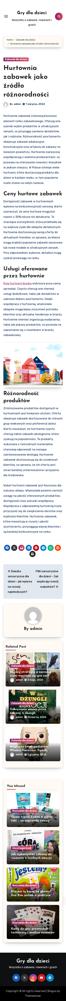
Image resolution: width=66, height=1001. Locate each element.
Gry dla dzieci (32, 13)
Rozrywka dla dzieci (24, 810)
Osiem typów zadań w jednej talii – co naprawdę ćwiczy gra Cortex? (32, 821)
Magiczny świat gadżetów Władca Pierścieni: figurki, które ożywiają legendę (29, 750)
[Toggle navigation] (6, 16)
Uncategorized (21, 848)
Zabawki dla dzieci (16, 59)
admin (17, 104)
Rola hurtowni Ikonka (17, 283)
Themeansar (33, 995)
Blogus (52, 991)
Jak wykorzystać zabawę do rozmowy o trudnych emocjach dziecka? (33, 858)
